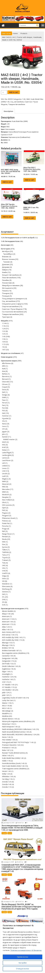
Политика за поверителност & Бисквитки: (26, 950)
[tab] (8, 111)
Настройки (23, 963)
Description (8, 111)
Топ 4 (9, 833)
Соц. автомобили (17, 102)
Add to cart (13, 92)
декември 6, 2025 (8, 823)
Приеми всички (22, 957)
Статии (4, 833)
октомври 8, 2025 (8, 901)
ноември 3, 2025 (8, 862)
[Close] (43, 923)
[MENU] (42, 25)
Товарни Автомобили (16, 104)
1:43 (24, 99)
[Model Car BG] (3, 25)
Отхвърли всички (22, 969)
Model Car (20, 823)
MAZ (28, 99)
